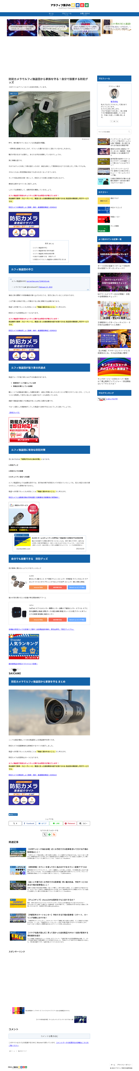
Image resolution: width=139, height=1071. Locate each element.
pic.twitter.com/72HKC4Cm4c (38, 281)
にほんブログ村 (112, 399)
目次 (46, 243)
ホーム (113, 1065)
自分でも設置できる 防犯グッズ (45, 256)
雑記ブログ (14, 814)
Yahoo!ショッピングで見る (77, 587)
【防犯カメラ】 (14, 412)
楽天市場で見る (57, 587)
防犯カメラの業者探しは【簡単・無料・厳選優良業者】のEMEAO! (33, 207)
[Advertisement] (69, 55)
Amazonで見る (38, 587)
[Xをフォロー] (45, 834)
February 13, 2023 (45, 287)
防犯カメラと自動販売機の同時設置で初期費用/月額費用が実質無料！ (34, 497)
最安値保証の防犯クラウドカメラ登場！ (23, 663)
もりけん (114, 101)
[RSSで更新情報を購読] (54, 834)
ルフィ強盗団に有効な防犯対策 (44, 253)
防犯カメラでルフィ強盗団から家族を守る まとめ (50, 259)
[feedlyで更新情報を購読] (49, 834)
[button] (83, 823)
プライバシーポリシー (124, 1065)
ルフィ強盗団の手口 (40, 248)
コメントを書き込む (49, 1036)
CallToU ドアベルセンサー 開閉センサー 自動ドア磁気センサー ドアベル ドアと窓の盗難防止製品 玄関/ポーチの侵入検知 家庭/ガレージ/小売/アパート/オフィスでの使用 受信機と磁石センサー (58, 611)
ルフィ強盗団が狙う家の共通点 (44, 251)
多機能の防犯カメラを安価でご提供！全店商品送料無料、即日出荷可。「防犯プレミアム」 (41, 629)
